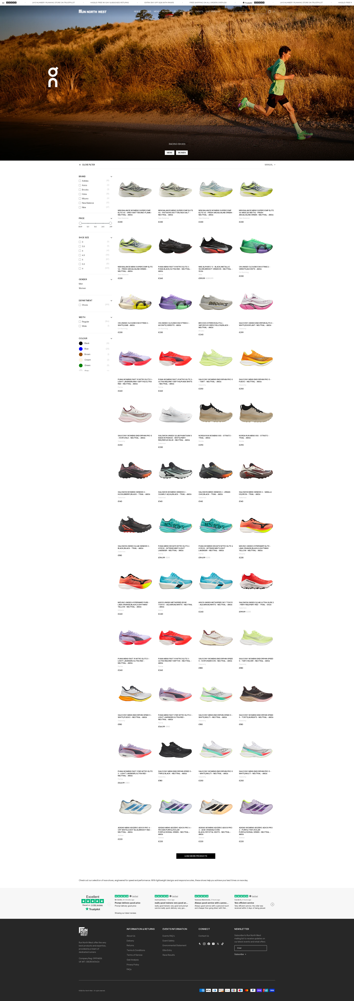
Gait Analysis (213, 11)
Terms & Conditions (136, 950)
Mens (156, 11)
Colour (83, 338)
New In (137, 11)
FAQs (129, 969)
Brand (82, 176)
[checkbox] (95, 181)
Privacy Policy (133, 964)
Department (85, 300)
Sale (190, 11)
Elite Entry (167, 950)
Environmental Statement (174, 945)
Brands (147, 11)
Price (82, 218)
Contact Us (203, 936)
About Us (131, 936)
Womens (166, 11)
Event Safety (168, 941)
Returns (130, 945)
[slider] (80, 223)
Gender (83, 279)
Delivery (130, 941)
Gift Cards (179, 11)
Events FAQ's (169, 936)
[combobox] (250, 11)
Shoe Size (84, 237)
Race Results (169, 955)
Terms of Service (134, 955)
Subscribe (239, 954)
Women (182, 152)
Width (82, 317)
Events (199, 11)
